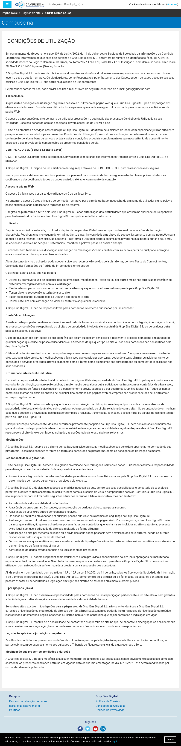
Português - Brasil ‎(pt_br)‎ (65, 4)
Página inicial (9, 13)
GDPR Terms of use (58, 13)
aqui (114, 741)
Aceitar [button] (170, 739)
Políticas (14, 710)
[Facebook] (80, 728)
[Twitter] (88, 728)
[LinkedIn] (103, 728)
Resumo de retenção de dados (28, 701)
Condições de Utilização (110, 705)
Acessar (172, 4)
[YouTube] (96, 728)
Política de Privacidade (110, 710)
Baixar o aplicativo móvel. (24, 705)
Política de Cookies (108, 701)
